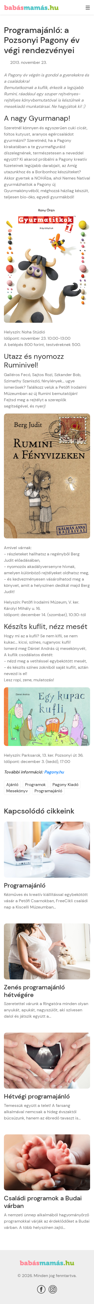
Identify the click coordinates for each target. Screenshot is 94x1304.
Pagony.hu (54, 772)
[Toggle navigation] (88, 8)
